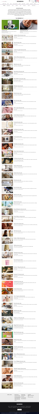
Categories (17, 5)
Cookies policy (14, 407)
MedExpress (24, 5)
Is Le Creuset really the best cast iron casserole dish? (18, 397)
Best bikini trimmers (23, 395)
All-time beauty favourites (17, 395)
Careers (18, 407)
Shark (20, 5)
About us (9, 406)
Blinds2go (29, 5)
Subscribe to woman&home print (31, 395)
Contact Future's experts (14, 406)
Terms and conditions (28, 406)
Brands (12, 5)
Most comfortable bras (23, 398)
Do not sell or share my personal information (24, 407)
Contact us (19, 406)
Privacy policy (10, 407)
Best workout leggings (23, 397)
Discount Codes (8, 5)
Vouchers (16, 400)
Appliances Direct (33, 5)
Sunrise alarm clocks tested (18, 396)
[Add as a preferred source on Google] (19, 409)
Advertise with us (23, 406)
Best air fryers (22, 396)
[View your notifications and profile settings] (5, 1)
